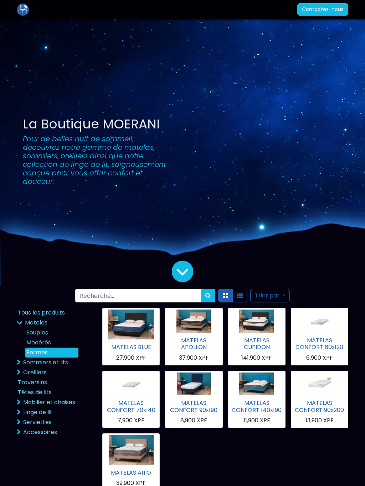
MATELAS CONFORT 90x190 (193, 406)
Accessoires (40, 432)
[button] (270, 295)
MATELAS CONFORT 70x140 (131, 406)
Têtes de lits (35, 392)
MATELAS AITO (131, 473)
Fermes (37, 352)
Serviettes (37, 422)
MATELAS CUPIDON (257, 343)
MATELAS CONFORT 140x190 (257, 406)
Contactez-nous (323, 9)
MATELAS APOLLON (194, 343)
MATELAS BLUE (131, 347)
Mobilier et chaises (49, 402)
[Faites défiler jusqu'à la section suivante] (182, 271)
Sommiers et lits (45, 362)
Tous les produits (41, 312)
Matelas (36, 322)
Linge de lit (37, 412)
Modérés (38, 342)
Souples (37, 332)
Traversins (32, 382)
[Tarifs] (225, 295)
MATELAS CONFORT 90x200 (319, 406)
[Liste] (239, 295)
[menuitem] (50, 9)
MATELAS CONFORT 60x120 (319, 343)
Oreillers (35, 372)
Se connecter (267, 9)
